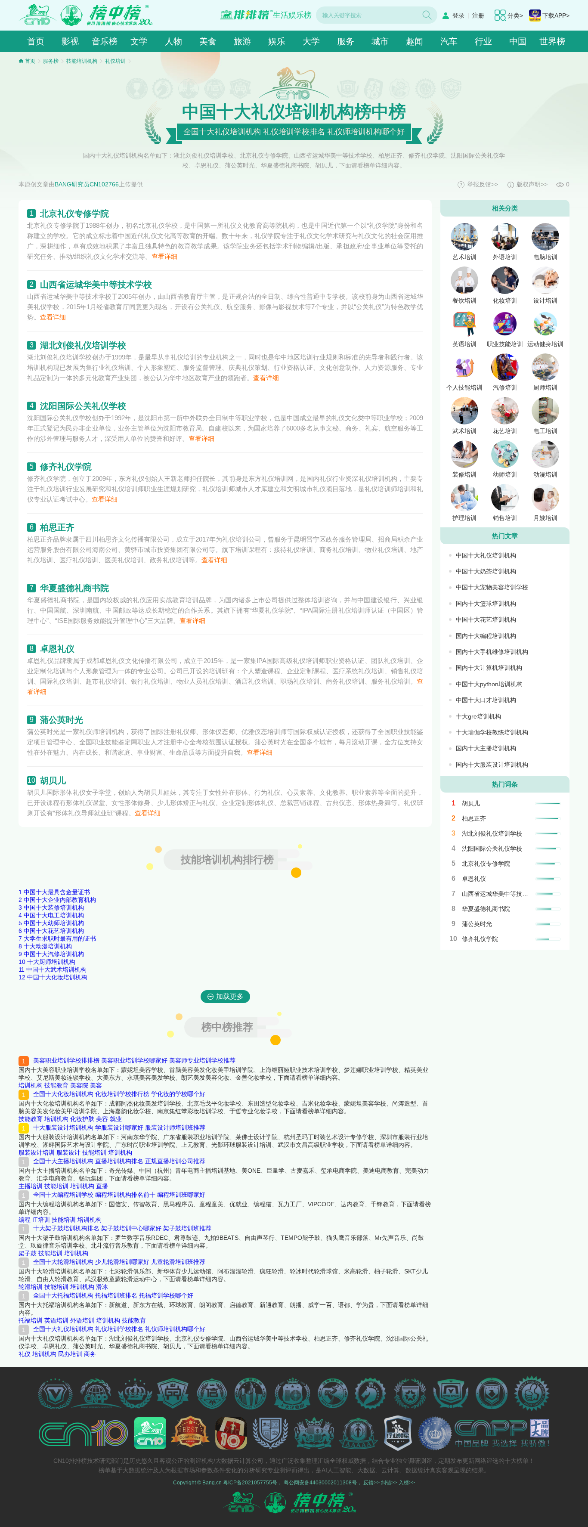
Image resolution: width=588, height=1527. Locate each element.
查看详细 (164, 256)
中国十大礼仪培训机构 (486, 555)
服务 (345, 41)
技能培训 (94, 1152)
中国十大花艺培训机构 (486, 619)
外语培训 (82, 1320)
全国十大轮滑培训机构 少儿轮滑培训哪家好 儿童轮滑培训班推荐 (119, 1261)
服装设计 (68, 1152)
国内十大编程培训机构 (486, 635)
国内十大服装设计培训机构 (492, 764)
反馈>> (371, 1483)
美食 (208, 41)
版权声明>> (532, 184)
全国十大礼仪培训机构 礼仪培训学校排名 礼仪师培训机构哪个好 (119, 1329)
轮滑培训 (31, 1286)
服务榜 (51, 61)
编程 (25, 1219)
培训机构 (31, 1085)
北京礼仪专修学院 (74, 213)
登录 (458, 15)
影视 (70, 41)
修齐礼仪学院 (66, 466)
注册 (478, 15)
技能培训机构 (81, 61)
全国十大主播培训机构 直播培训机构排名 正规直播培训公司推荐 (119, 1161)
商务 (90, 1353)
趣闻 (414, 41)
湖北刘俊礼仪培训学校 (83, 345)
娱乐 (276, 41)
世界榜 (552, 41)
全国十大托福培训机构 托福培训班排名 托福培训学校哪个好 (113, 1295)
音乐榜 (105, 41)
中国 (517, 41)
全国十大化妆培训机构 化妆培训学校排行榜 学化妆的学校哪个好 (119, 1093)
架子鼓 (28, 1253)
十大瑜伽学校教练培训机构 (492, 732)
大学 (311, 41)
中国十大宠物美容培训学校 (492, 587)
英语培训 (56, 1320)
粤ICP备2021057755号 (250, 1483)
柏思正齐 (57, 527)
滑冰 (102, 1286)
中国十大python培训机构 (489, 684)
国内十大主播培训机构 (486, 748)
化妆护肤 (82, 1118)
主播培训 (31, 1186)
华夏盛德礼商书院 (74, 588)
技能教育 (56, 1085)
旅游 (242, 41)
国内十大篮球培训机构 (486, 603)
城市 (380, 41)
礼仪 (25, 1353)
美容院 (79, 1085)
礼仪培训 (115, 61)
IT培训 (41, 1219)
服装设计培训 (37, 1152)
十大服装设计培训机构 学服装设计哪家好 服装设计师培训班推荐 (119, 1127)
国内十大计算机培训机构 (489, 667)
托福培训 (31, 1320)
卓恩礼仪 (57, 649)
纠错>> (389, 1483)
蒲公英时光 (61, 720)
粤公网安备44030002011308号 (320, 1483)
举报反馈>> (482, 184)
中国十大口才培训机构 (486, 700)
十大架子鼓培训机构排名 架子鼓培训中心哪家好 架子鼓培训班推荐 (122, 1228)
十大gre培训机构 (478, 716)
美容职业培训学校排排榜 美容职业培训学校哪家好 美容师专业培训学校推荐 (134, 1060)
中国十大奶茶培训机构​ (486, 571)
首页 (35, 41)
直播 (102, 1186)
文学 (139, 41)
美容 (96, 1085)
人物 (173, 41)
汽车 (449, 41)
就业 (116, 1118)
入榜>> (407, 1483)
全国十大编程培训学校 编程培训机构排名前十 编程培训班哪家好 (119, 1194)
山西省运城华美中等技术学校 (96, 284)
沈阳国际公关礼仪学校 (83, 406)
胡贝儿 (53, 780)
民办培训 (70, 1353)
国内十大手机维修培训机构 (492, 651)
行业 (483, 41)
